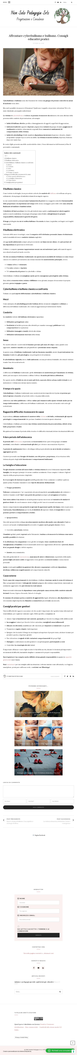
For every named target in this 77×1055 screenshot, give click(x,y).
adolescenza (18, 442)
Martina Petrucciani (16, 676)
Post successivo (63, 819)
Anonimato (11, 170)
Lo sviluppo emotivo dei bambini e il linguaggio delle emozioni (38, 744)
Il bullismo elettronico (12, 160)
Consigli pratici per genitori (14, 182)
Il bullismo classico (11, 158)
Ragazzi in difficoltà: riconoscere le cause (18, 174)
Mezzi (9, 164)
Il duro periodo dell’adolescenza (16, 176)
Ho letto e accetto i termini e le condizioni (33, 930)
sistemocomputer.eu (25, 1051)
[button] (60, 1051)
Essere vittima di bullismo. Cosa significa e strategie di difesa (20, 822)
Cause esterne (12, 180)
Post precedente (13, 819)
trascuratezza (24, 557)
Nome (22, 898)
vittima (43, 416)
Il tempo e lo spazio (13, 172)
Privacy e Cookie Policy (21, 1037)
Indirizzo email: (27, 915)
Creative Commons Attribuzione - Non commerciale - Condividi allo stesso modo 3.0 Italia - (38, 1027)
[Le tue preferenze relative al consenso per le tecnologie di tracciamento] (73, 1051)
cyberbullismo (18, 115)
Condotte (10, 166)
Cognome (24, 907)
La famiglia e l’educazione (15, 178)
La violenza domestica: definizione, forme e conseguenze (56, 822)
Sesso (9, 168)
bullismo (53, 193)
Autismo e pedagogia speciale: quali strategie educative (34, 982)
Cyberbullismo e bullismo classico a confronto (19, 162)
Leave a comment (55, 676)
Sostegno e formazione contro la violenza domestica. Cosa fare (38, 773)
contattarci (11, 664)
